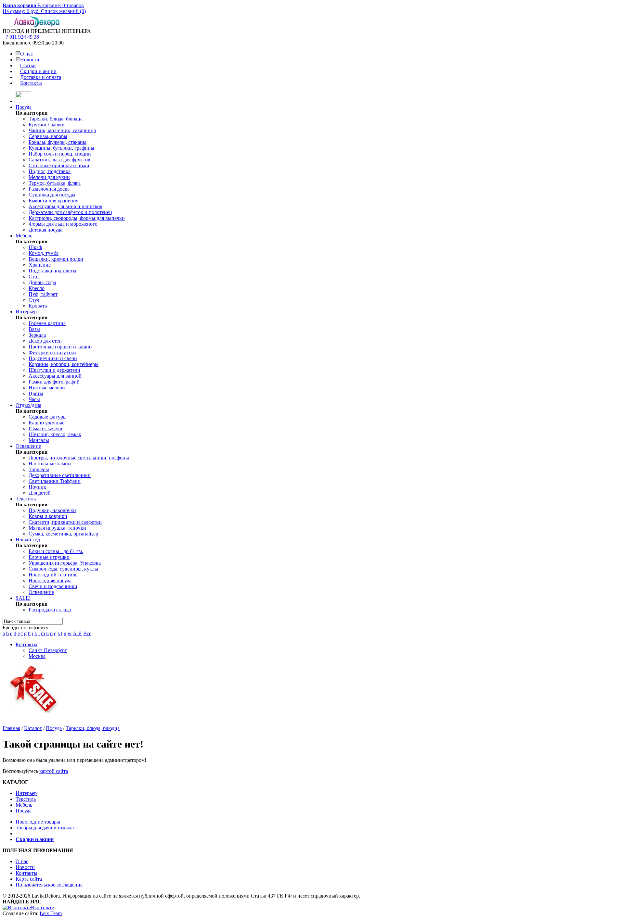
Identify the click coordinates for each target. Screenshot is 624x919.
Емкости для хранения (53, 200)
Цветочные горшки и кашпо (60, 346)
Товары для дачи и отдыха (45, 827)
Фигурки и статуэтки (52, 352)
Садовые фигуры (48, 417)
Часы (34, 399)
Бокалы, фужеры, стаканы (57, 142)
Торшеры (39, 469)
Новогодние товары (38, 822)
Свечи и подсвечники (53, 586)
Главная (11, 728)
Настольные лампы (50, 463)
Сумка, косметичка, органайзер (63, 533)
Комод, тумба (43, 253)
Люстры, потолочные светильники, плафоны (79, 457)
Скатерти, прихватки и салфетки (65, 522)
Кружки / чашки (47, 124)
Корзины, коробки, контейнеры (63, 364)
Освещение (28, 446)
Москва (37, 656)
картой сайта (53, 771)
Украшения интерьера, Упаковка (65, 563)
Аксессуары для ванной (55, 376)
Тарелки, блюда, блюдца (56, 118)
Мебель (24, 235)
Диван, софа (42, 282)
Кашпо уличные (46, 422)
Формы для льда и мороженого (63, 224)
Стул (34, 300)
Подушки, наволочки (52, 510)
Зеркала (37, 335)
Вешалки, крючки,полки (56, 259)
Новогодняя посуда (50, 580)
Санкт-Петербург (48, 650)
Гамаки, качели (45, 428)
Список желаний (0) (63, 11)
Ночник (37, 487)
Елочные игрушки (49, 557)
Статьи (28, 65)
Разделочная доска (49, 189)
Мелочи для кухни (49, 177)
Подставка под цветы (52, 270)
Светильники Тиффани (55, 481)
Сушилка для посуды (52, 194)
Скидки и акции (38, 71)
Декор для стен (45, 341)
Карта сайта (29, 879)
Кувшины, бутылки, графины (61, 148)
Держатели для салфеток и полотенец (70, 212)
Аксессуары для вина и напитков (65, 206)
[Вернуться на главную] (23, 101)
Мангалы (39, 440)
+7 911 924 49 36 (21, 37)
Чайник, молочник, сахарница (62, 130)
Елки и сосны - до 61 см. (56, 551)
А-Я (77, 633)
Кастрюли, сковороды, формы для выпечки (77, 218)
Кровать (38, 305)
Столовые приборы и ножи (59, 165)
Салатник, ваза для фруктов (59, 159)
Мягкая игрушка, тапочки (57, 528)
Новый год (28, 539)
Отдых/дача (28, 405)
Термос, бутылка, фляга (55, 183)
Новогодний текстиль (53, 574)
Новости (29, 59)
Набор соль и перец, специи (60, 154)
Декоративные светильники (60, 475)
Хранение (40, 265)
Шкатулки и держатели (54, 370)
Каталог (33, 728)
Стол (34, 276)
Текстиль (26, 498)
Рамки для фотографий (54, 381)
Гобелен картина (47, 323)
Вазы (34, 329)
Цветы (36, 393)
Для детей (40, 493)
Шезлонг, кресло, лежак (55, 434)
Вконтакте (42, 907)
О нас (26, 54)
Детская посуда (45, 230)
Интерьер (26, 311)
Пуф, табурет (43, 294)
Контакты (31, 83)
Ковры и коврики (48, 516)
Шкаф (35, 247)
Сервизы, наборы (48, 136)
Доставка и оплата (40, 77)
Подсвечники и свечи (53, 358)
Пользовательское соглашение (49, 885)
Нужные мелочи (47, 387)
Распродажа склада (50, 609)
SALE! (23, 598)
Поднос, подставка (50, 171)
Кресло (37, 288)
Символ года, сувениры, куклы (63, 569)
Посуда (24, 107)
